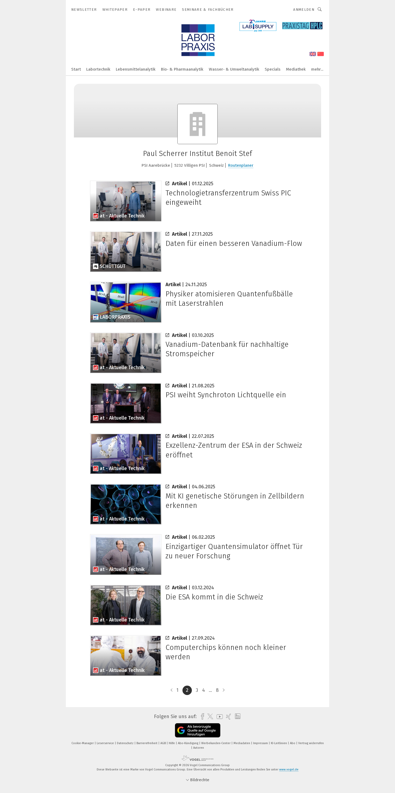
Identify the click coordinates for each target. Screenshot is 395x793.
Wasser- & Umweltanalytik (234, 69)
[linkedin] (236, 716)
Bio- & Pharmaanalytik (182, 69)
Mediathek (296, 69)
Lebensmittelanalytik (136, 69)
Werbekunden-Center (216, 743)
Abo (293, 743)
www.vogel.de (289, 769)
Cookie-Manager (83, 743)
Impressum (261, 743)
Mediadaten (242, 743)
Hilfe (172, 743)
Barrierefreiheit (147, 743)
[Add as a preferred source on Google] (197, 730)
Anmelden (303, 9)
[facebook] (201, 716)
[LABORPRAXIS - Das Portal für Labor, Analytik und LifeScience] (76, 69)
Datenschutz (125, 743)
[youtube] (218, 716)
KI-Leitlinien (279, 743)
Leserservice (106, 743)
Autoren (198, 748)
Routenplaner (240, 165)
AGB (163, 743)
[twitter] (209, 716)
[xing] (227, 716)
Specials (273, 69)
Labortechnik (98, 69)
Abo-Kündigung (188, 743)
